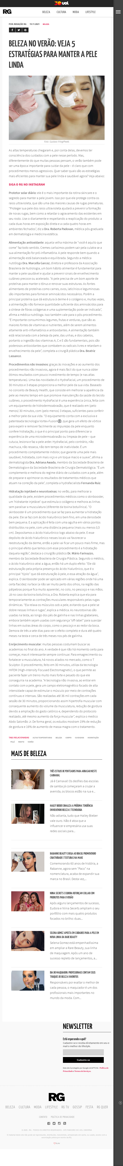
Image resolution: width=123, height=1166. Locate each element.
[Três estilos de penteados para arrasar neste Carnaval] (27, 788)
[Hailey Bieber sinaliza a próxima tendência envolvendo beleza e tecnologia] (27, 823)
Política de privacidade (62, 1117)
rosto (21, 742)
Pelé (12, 742)
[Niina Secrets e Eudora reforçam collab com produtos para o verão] (27, 910)
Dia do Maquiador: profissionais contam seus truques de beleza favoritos (72, 974)
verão (30, 742)
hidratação (93, 737)
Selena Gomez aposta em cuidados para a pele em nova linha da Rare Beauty (74, 935)
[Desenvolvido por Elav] (57, 1144)
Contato (43, 1117)
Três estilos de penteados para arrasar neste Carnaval (73, 773)
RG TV (65, 1107)
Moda (76, 12)
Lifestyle (91, 12)
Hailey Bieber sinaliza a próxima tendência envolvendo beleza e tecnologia (71, 808)
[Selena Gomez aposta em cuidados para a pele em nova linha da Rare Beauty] (27, 950)
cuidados (79, 737)
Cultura (61, 12)
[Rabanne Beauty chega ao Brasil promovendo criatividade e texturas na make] (27, 870)
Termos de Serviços (82, 1071)
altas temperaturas (42, 737)
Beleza (46, 12)
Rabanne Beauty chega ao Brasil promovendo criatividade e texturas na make (73, 855)
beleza (59, 737)
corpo (68, 737)
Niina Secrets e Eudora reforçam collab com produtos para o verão (72, 895)
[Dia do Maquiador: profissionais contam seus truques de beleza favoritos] (27, 989)
